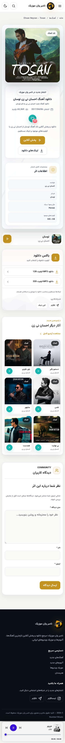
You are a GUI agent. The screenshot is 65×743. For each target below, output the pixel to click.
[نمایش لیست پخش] (57, 728)
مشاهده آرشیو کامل (51, 333)
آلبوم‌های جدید (56, 662)
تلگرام (53, 305)
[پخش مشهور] (9, 409)
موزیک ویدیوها (56, 667)
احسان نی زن (54, 373)
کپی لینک (42, 305)
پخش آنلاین (29, 140)
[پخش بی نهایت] (38, 447)
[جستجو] (13, 6)
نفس (57, 407)
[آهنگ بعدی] (20, 727)
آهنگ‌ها (52, 18)
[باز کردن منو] (59, 6)
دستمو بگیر (54, 369)
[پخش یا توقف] (13, 727)
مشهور (27, 407)
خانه (61, 18)
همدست (26, 445)
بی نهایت (55, 445)
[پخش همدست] (9, 447)
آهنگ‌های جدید (56, 657)
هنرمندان (59, 673)
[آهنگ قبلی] (6, 727)
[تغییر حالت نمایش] (5, 6)
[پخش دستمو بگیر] (38, 371)
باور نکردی (26, 369)
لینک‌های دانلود (29, 151)
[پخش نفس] (38, 409)
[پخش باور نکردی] (9, 371)
